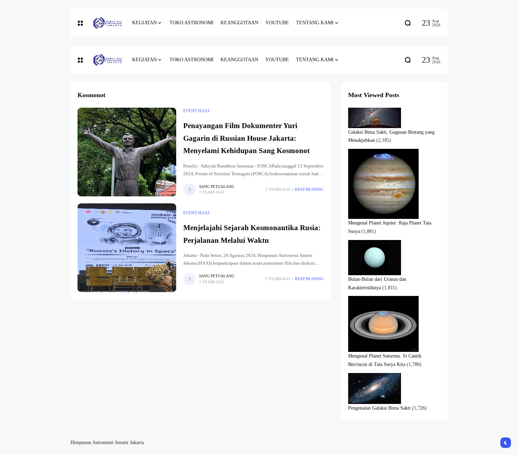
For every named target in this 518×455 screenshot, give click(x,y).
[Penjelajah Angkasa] (107, 23)
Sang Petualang (216, 186)
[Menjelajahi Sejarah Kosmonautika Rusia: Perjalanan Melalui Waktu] (127, 247)
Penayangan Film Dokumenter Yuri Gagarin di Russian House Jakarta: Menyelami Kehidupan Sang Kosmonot (246, 138)
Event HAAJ (196, 110)
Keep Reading (309, 189)
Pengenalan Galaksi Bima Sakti (379, 408)
